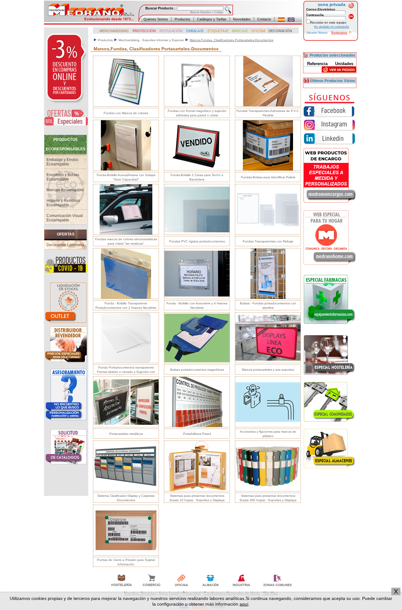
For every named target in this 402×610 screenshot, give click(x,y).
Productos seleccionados (332, 55)
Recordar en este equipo (328, 22)
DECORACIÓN (280, 31)
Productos (182, 19)
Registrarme (339, 32)
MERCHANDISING (114, 31)
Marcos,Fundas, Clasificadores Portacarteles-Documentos (231, 40)
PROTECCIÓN (144, 31)
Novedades (242, 19)
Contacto (264, 19)
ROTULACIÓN (171, 31)
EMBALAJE (195, 31)
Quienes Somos (156, 19)
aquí (244, 604)
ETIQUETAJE (218, 31)
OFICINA (258, 31)
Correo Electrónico (320, 9)
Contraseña (315, 15)
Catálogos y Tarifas (211, 19)
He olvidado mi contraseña (331, 26)
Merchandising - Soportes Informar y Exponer (151, 40)
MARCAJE (240, 31)
